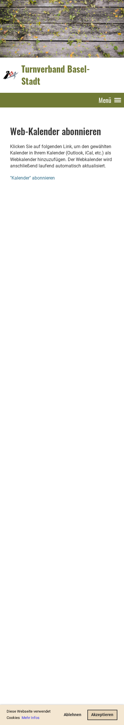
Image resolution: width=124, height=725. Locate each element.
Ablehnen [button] (72, 714)
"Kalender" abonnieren (32, 178)
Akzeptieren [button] (102, 714)
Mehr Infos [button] (31, 717)
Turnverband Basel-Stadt (55, 75)
